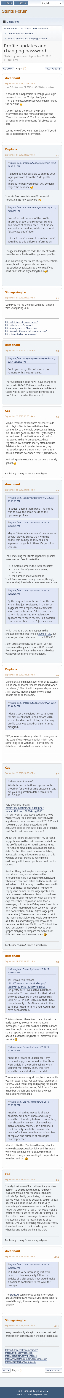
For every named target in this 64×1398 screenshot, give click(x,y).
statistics (14, 1294)
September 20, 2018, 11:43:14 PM (20, 83)
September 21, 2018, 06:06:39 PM (20, 297)
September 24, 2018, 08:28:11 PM (20, 961)
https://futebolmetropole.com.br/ (21, 322)
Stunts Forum (14, 11)
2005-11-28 (44, 633)
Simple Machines (40, 1394)
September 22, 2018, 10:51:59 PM (20, 674)
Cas (7, 411)
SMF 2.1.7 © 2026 (24, 1394)
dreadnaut (12, 78)
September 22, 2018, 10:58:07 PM (20, 773)
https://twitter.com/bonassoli (19, 325)
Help (18, 1390)
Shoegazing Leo (16, 292)
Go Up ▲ (44, 1390)
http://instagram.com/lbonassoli (21, 328)
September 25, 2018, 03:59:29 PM (20, 1256)
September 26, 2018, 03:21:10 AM (20, 1325)
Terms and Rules (30, 1390)
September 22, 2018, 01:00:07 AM (20, 350)
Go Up (6, 1370)
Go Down (8, 68)
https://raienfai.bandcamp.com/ (20, 334)
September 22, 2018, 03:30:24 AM (20, 416)
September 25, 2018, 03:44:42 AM (20, 1179)
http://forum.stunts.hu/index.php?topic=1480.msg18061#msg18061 (25, 809)
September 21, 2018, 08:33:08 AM (20, 154)
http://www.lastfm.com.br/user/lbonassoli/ (26, 331)
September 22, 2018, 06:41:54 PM (20, 489)
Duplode (11, 149)
